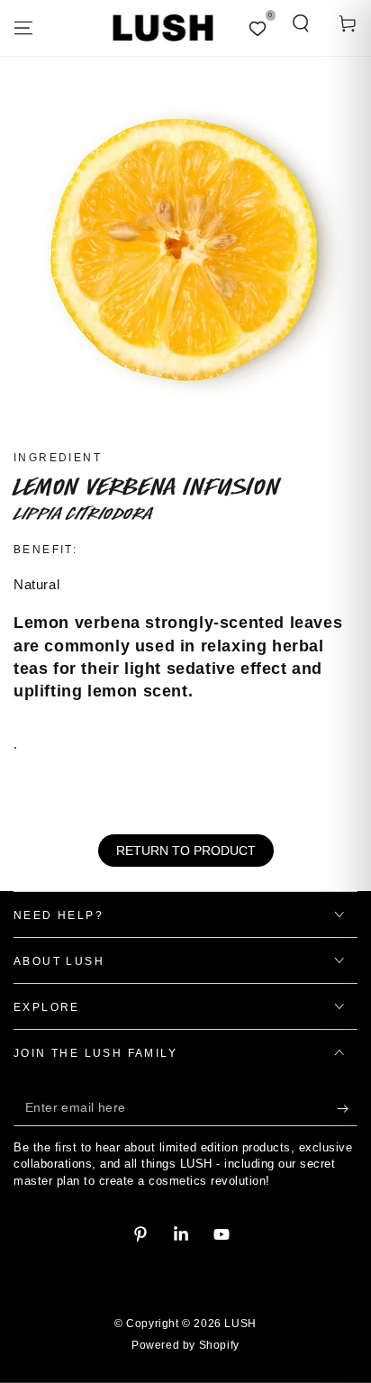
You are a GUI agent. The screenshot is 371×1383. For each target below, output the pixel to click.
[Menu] (23, 28)
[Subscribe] (347, 1108)
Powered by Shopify (185, 1345)
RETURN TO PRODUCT (186, 850)
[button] (300, 23)
